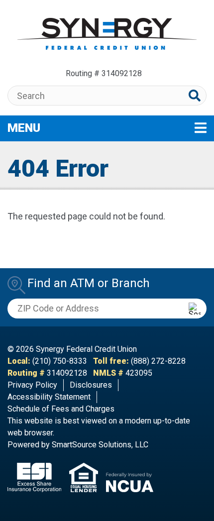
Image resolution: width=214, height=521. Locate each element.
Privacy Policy (32, 385)
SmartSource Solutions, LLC (100, 444)
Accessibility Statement (49, 397)
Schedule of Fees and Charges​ (60, 409)
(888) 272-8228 (158, 361)
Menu (84, 128)
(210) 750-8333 (59, 361)
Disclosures (91, 385)
